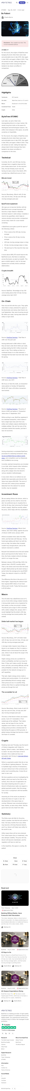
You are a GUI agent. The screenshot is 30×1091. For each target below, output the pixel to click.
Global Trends (19, 1040)
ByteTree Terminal (12, 337)
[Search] (17, 2)
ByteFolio (3, 949)
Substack (3, 1082)
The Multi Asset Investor (7, 1040)
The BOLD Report (20, 1044)
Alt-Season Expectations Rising (12, 991)
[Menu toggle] (27, 2)
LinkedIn (3, 1078)
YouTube (3, 1080)
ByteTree (8, 1088)
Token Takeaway (5, 908)
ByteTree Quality (5, 1042)
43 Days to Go (6, 952)
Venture (3, 1044)
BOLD (2, 1049)
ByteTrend (18, 1042)
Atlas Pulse (4, 1046)
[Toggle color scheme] (13, 1088)
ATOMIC (3, 10)
